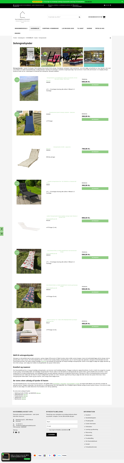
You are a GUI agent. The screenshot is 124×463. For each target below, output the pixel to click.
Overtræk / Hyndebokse (50, 28)
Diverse (89, 28)
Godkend (51, 434)
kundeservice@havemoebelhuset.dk (26, 425)
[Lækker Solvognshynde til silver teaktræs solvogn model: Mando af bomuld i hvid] (29, 230)
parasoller (63, 383)
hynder (77, 383)
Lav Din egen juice (68, 28)
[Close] (31, 453)
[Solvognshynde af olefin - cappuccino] (29, 161)
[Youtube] (16, 432)
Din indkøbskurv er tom (95, 17)
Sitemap (15, 430)
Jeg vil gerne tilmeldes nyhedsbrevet (63, 430)
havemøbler (56, 383)
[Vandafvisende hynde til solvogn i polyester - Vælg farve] (29, 126)
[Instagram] (1, 234)
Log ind (107, 5)
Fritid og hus (99, 28)
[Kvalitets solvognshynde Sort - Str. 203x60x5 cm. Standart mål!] (29, 195)
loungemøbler (71, 383)
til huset (80, 28)
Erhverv (17, 33)
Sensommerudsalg (21, 28)
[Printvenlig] (110, 37)
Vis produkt (95, 84)
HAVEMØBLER (35, 28)
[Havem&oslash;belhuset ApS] (22, 17)
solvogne (43, 361)
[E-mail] (62, 426)
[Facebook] (1, 229)
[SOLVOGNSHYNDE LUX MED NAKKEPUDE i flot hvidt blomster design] (29, 264)
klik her (38, 393)
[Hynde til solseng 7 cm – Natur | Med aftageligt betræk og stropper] (29, 333)
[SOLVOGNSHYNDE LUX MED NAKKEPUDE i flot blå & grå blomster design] (29, 299)
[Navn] (62, 421)
